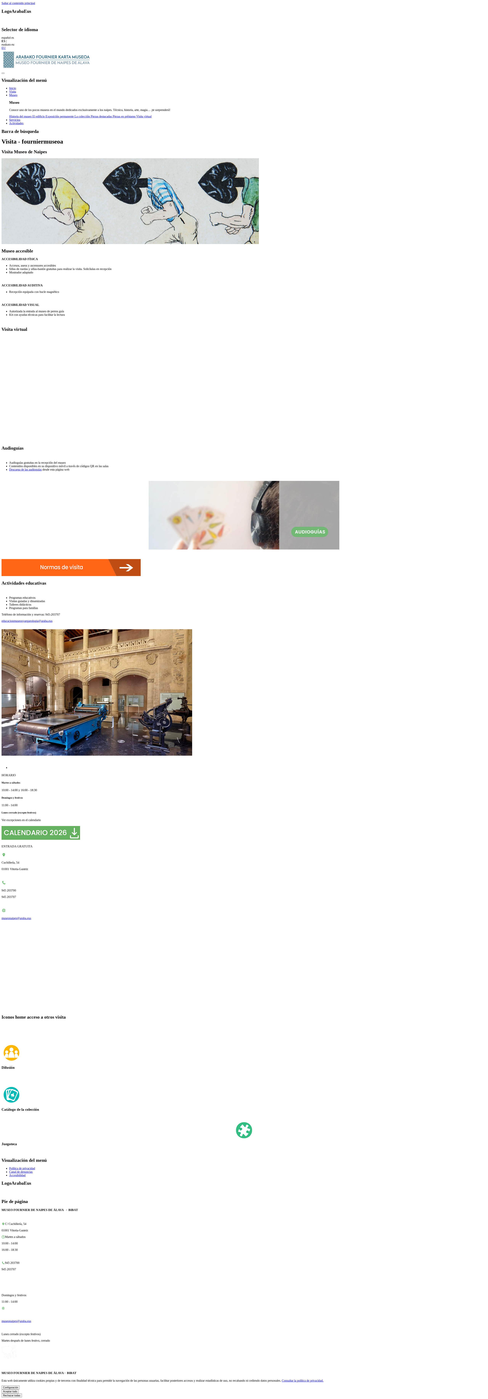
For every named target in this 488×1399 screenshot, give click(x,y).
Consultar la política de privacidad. (302, 1380)
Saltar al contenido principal (18, 3)
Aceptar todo (10, 1391)
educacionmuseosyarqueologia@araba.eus (27, 621)
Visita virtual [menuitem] (144, 116)
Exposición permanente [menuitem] (60, 116)
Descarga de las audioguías (25, 469)
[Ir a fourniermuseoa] (48, 68)
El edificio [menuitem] (39, 116)
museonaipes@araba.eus (16, 918)
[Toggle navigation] (3, 73)
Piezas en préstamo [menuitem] (124, 116)
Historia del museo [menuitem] (20, 116)
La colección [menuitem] (83, 116)
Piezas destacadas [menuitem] (102, 116)
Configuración (10, 1387)
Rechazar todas (11, 1395)
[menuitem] (12, 88)
